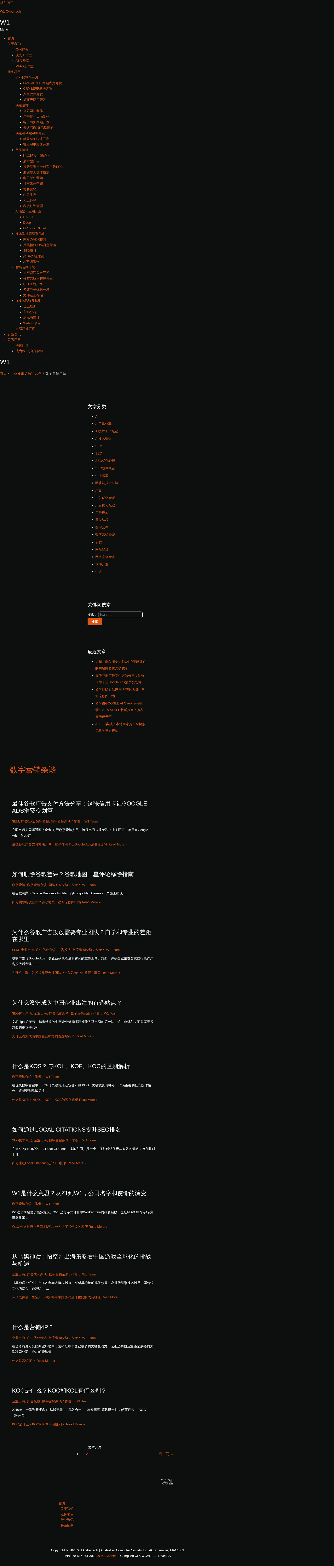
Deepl (27, 222)
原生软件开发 (33, 94)
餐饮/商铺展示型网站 (38, 128)
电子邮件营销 (33, 178)
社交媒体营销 (33, 183)
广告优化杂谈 (105, 498)
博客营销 (29, 189)
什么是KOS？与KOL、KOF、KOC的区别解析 (71, 1066)
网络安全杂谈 (105, 557)
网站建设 (101, 549)
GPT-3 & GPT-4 (34, 228)
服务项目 (14, 72)
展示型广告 (31, 161)
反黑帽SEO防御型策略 (39, 245)
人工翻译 (29, 200)
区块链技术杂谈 (106, 483)
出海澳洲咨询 (25, 329)
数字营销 (22, 150)
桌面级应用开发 (34, 100)
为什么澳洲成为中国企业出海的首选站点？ (67, 1002)
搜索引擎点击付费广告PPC (43, 167)
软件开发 (101, 564)
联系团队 (14, 340)
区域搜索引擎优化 (36, 155)
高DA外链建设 (33, 256)
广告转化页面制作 (36, 116)
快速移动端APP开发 (30, 133)
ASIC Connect (107, 1556)
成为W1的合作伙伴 (29, 351)
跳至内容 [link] (6, 2)
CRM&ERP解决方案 (37, 88)
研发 (98, 542)
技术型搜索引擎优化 (30, 234)
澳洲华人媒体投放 (36, 172)
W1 (5, 22)
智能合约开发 (25, 267)
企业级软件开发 (26, 77)
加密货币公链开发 (36, 273)
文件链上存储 (33, 295)
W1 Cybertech (10, 11)
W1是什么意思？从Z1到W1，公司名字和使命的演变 (79, 1193)
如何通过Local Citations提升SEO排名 (66, 1129)
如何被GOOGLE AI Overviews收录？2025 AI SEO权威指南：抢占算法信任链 (119, 710)
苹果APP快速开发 (36, 139)
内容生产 (29, 195)
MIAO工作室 (24, 66)
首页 (11, 38)
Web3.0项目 (32, 323)
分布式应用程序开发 (38, 278)
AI (96, 416)
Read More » (69, 844)
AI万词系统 (31, 262)
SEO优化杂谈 (105, 461)
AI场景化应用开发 (28, 211)
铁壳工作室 (23, 55)
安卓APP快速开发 (36, 144)
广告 (98, 490)
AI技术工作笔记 (106, 431)
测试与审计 (31, 317)
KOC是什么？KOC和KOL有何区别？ (59, 1390)
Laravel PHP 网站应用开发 (42, 83)
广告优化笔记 (105, 505)
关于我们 (14, 44)
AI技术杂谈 (103, 439)
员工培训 (29, 306)
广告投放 (101, 512)
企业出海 (101, 476)
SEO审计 (30, 250)
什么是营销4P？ (33, 1327)
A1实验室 (22, 61)
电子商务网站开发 (36, 122)
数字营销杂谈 (105, 535)
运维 (98, 572)
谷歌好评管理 (33, 206)
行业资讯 (14, 334)
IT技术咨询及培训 (28, 301)
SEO (98, 453)
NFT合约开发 (33, 284)
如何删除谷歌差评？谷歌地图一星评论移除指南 (73, 874)
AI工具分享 (103, 424)
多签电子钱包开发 (36, 289)
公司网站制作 (33, 111)
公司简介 (22, 49)
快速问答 (22, 345)
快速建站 (22, 105)
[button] (167, 29)
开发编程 (101, 520)
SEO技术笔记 (105, 468)
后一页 (165, 1454)
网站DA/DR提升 (34, 239)
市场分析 (29, 312)
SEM (98, 446)
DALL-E (28, 217)
